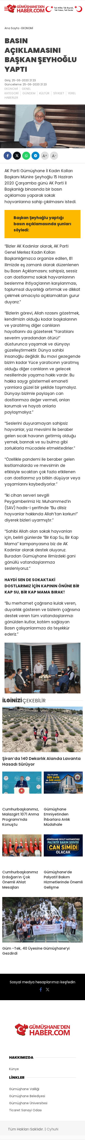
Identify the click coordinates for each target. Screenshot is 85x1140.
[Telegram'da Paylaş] (35, 156)
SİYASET (58, 93)
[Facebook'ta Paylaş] (8, 156)
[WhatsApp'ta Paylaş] (26, 156)
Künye (14, 1069)
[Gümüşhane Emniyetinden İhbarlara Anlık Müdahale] (63, 787)
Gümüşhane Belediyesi (27, 1096)
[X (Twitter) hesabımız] (48, 989)
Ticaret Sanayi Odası (25, 1110)
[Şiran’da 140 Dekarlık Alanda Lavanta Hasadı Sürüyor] (42, 729)
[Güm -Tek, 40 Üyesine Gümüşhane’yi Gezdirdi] (42, 920)
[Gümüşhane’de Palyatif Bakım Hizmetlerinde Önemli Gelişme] (63, 850)
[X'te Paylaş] (17, 156)
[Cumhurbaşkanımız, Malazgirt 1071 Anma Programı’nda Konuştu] (21, 787)
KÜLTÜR (44, 93)
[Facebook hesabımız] (40, 989)
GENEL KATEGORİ (18, 91)
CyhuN (52, 1129)
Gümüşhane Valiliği (24, 1089)
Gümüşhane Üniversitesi (28, 1103)
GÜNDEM (28, 93)
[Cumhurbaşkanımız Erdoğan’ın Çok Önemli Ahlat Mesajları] (21, 850)
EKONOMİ (11, 89)
